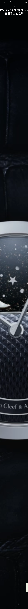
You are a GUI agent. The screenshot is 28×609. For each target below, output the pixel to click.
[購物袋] (26, 2)
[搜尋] (4, 2)
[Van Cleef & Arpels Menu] (2, 2)
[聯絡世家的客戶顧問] (24, 2)
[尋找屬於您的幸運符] (2, 600)
